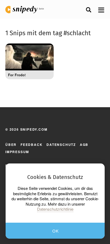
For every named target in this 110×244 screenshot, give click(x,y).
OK (55, 231)
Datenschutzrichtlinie (55, 209)
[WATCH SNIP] (45, 50)
